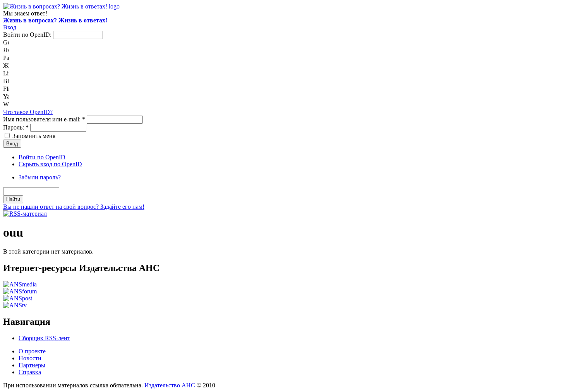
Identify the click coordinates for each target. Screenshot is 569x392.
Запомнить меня (33, 136)
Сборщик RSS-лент (44, 338)
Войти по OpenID (42, 157)
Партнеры (32, 365)
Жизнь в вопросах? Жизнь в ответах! (55, 20)
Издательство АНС (169, 385)
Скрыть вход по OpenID (50, 164)
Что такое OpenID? (28, 112)
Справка (30, 372)
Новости (30, 358)
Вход (9, 27)
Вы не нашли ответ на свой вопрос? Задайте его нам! (73, 206)
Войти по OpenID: (28, 34)
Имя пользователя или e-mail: (44, 119)
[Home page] (61, 6)
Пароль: (16, 127)
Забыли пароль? (40, 177)
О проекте (32, 351)
